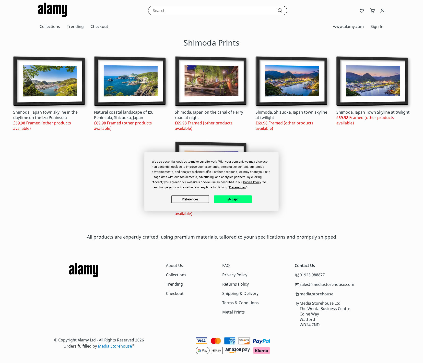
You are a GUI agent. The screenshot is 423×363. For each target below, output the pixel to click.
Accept (233, 199)
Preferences (190, 199)
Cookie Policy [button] (252, 182)
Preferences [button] (237, 187)
